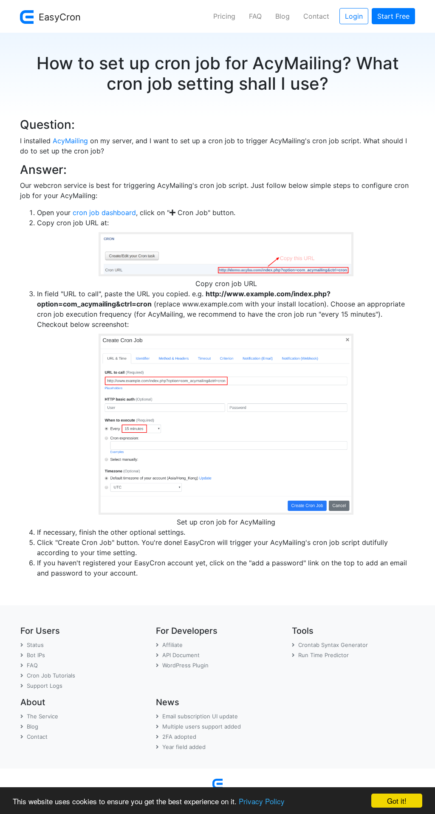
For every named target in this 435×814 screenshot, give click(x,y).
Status (35, 644)
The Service (42, 716)
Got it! (397, 800)
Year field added (184, 746)
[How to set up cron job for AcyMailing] (226, 422)
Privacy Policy (262, 801)
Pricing (224, 16)
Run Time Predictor (323, 655)
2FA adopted (179, 736)
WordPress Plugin (185, 665)
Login (354, 16)
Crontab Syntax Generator (333, 644)
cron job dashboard (104, 212)
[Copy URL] (226, 252)
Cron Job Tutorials (51, 675)
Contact (316, 16)
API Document (181, 655)
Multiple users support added (201, 726)
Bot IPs (36, 655)
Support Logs (44, 685)
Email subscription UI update (200, 716)
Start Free (393, 16)
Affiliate (172, 644)
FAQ (255, 16)
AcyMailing (70, 140)
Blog (282, 16)
